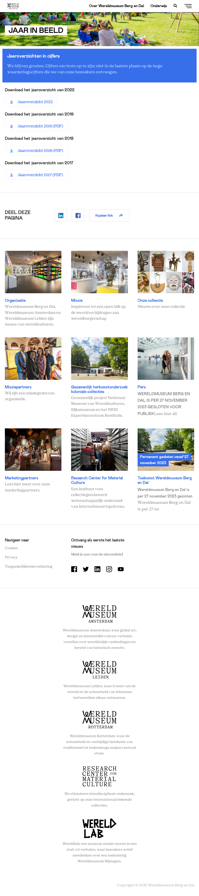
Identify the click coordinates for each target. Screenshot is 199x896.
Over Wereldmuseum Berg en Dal (116, 5)
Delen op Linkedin (61, 215)
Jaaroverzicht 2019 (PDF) (40, 126)
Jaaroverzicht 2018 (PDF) (40, 151)
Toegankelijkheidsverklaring (28, 566)
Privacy (11, 557)
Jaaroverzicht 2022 (35, 102)
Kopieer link (104, 215)
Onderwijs (158, 5)
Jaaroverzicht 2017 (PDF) (40, 175)
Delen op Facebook (78, 215)
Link (33, 289)
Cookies (11, 548)
